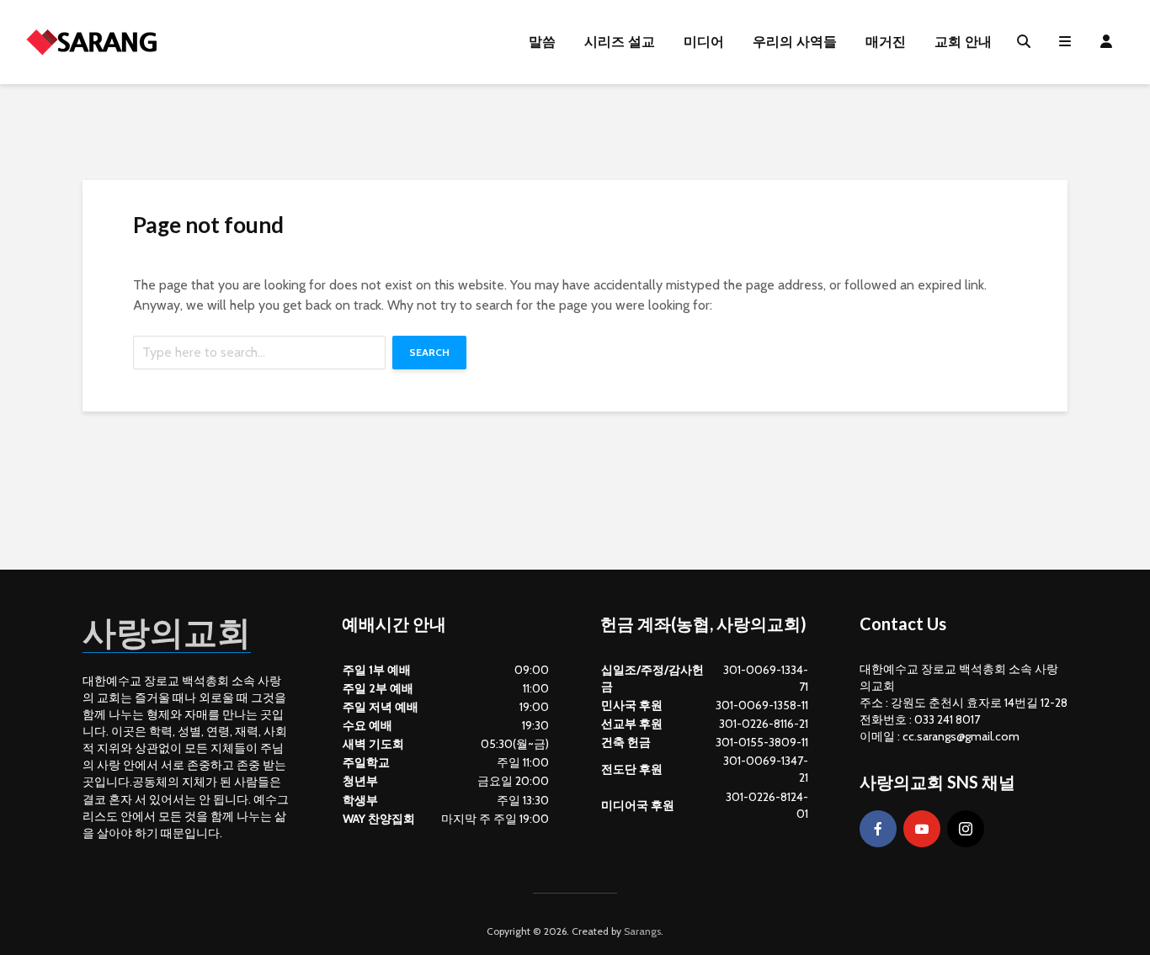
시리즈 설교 (619, 42)
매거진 (885, 42)
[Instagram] (965, 828)
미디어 (704, 42)
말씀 (542, 42)
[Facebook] (878, 828)
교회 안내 (963, 42)
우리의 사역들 (795, 42)
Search (429, 352)
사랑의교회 (167, 632)
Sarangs (642, 931)
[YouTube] (921, 828)
